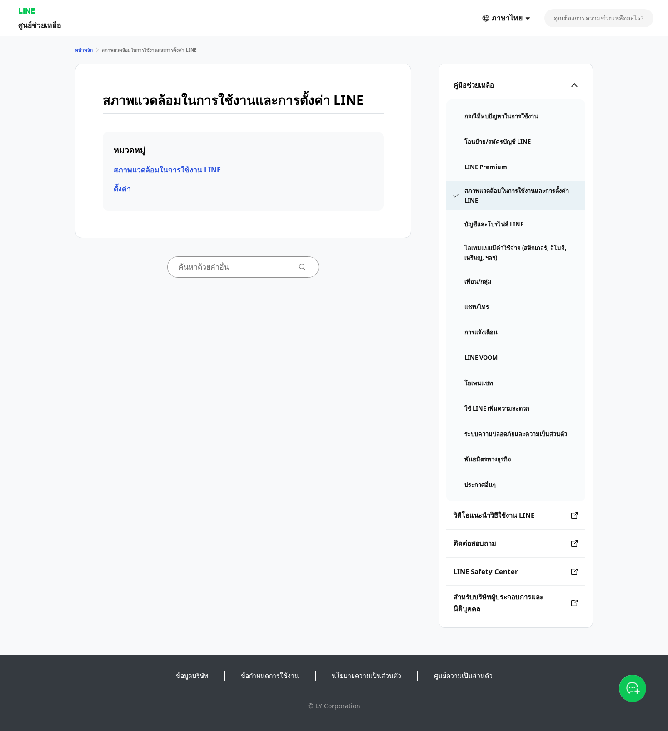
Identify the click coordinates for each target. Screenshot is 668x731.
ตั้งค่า (122, 189)
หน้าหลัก (84, 50)
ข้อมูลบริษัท (192, 675)
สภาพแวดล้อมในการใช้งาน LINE (167, 170)
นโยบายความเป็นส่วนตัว (366, 675)
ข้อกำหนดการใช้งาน (270, 675)
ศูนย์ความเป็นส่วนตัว (463, 675)
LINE (26, 10)
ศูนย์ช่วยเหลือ (39, 24)
